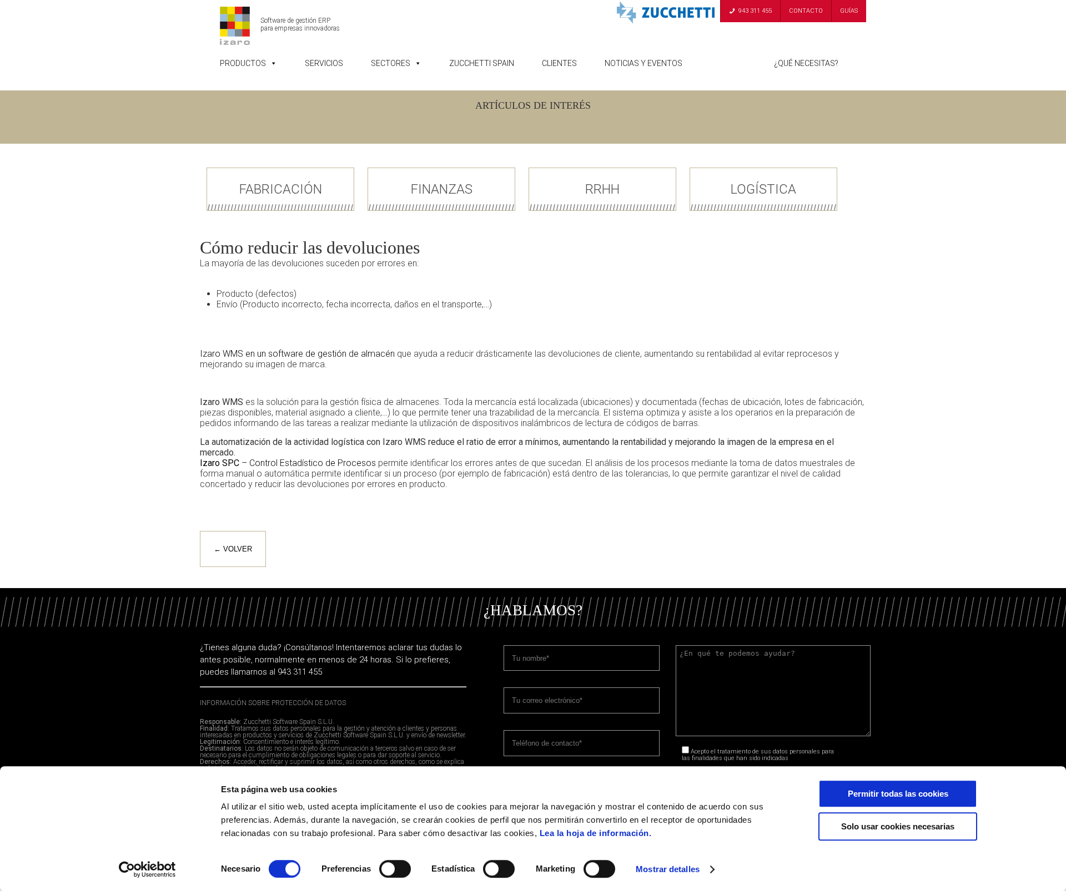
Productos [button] (243, 63)
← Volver (233, 549)
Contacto (806, 10)
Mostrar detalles (668, 869)
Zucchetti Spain (481, 63)
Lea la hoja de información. (596, 833)
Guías (849, 10)
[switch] (395, 869)
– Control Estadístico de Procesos (288, 463)
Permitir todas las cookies (898, 793)
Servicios (324, 63)
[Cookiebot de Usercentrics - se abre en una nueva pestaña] (147, 869)
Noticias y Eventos (643, 63)
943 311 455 (755, 10)
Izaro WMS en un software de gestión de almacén (298, 353)
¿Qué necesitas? (806, 63)
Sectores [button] (390, 63)
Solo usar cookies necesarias (897, 826)
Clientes (559, 63)
